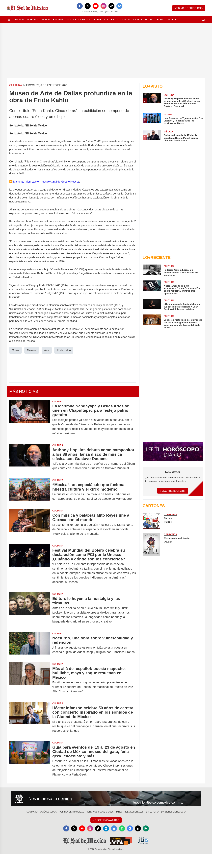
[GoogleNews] (130, 828)
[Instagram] (103, 6)
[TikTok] (111, 6)
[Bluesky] (119, 6)
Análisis (71, 19)
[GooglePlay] (146, 828)
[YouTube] (96, 6)
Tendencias (124, 19)
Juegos (171, 19)
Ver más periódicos (189, 8)
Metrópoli (32, 19)
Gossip (97, 19)
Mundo (46, 19)
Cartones (84, 19)
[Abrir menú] (9, 19)
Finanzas (58, 19)
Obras (15, 350)
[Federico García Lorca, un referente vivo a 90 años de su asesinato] (152, 270)
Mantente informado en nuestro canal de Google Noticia (46, 181)
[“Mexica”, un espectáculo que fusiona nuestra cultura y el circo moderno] (29, 491)
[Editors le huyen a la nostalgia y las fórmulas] (29, 610)
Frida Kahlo (64, 350)
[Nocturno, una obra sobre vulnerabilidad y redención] (29, 645)
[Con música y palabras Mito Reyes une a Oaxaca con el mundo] (29, 524)
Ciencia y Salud (142, 19)
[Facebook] (80, 6)
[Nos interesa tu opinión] (106, 798)
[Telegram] (106, 828)
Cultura (109, 19)
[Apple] (138, 828)
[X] (88, 6)
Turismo (159, 19)
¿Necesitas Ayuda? (106, 820)
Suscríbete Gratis (173, 490)
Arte (46, 350)
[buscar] (203, 20)
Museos (31, 350)
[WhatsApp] (122, 828)
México (19, 19)
